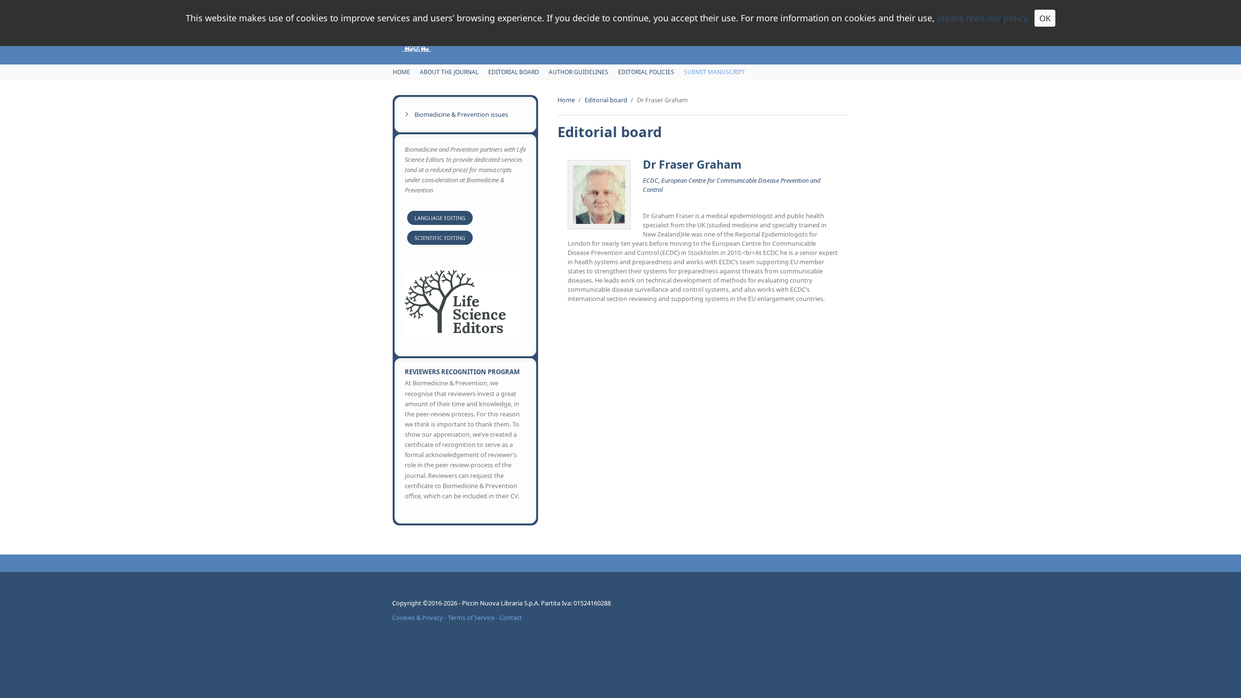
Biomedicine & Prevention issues (461, 114)
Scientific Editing (439, 237)
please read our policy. (983, 18)
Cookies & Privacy (417, 617)
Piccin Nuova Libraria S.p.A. (501, 603)
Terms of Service (471, 617)
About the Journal (449, 72)
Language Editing (439, 218)
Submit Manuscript (714, 72)
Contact (510, 617)
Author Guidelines (578, 72)
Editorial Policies (646, 72)
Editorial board (513, 72)
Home (401, 72)
